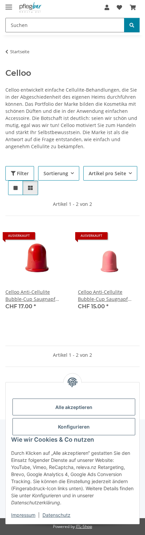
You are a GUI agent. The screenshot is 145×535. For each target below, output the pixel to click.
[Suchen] (132, 25)
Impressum (23, 515)
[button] (107, 7)
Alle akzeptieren (73, 407)
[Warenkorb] (133, 7)
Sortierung (56, 173)
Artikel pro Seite (107, 173)
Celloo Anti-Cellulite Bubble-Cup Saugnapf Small (103, 296)
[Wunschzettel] (119, 7)
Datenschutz (56, 515)
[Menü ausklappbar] (8, 4)
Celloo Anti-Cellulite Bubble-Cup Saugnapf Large (30, 296)
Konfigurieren (74, 427)
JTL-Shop (84, 526)
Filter (22, 173)
